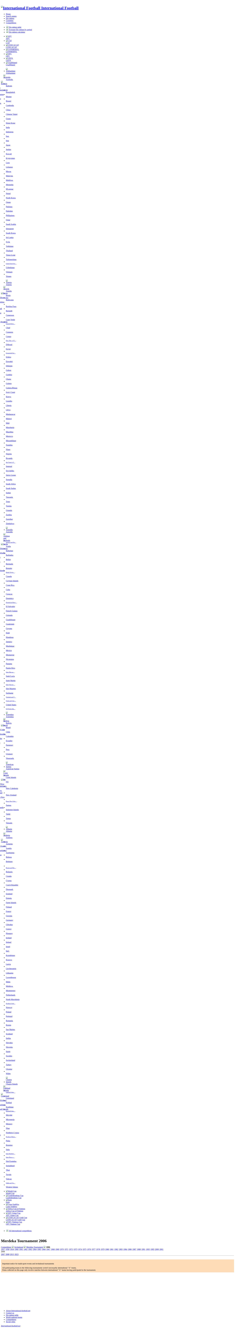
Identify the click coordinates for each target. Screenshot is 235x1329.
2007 (3, 1254)
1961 (21, 1249)
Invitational (18, 1247)
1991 (143, 1249)
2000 (157, 1249)
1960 (16, 1249)
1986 (130, 1249)
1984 (125, 1249)
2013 (12, 1254)
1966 (44, 1249)
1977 (93, 1249)
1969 (57, 1249)
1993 (148, 1249)
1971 (66, 1249)
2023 (16, 1254)
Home (8, 14)
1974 (80, 1249)
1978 (98, 1249)
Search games (11, 16)
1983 (121, 1249)
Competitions (11, 23)
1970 (62, 1249)
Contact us (10, 1313)
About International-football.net (18, 1311)
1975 (84, 1249)
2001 (161, 1249)
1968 (53, 1249)
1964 (35, 1249)
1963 (30, 1249)
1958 (7, 1249)
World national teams (14, 1317)
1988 (139, 1249)
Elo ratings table (12, 1315)
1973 (75, 1249)
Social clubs (10, 1322)
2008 (7, 1254)
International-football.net (10, 1326)
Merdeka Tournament (34, 1247)
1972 (71, 1249)
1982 (116, 1249)
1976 (89, 1249)
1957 (3, 1249)
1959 (12, 1249)
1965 (39, 1249)
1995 (152, 1249)
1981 (112, 1249)
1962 (26, 1249)
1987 (134, 1249)
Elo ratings (10, 18)
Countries (9, 21)
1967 (48, 1249)
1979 (103, 1249)
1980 (107, 1249)
